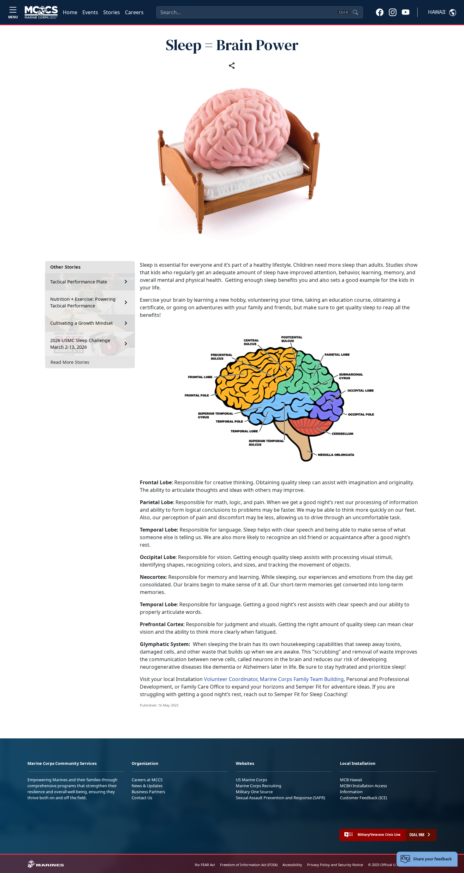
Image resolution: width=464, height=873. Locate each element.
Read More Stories (70, 362)
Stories (111, 12)
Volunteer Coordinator (230, 679)
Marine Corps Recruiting (258, 786)
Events (90, 12)
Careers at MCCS (147, 780)
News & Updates (147, 786)
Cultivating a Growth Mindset (81, 323)
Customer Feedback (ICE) (363, 797)
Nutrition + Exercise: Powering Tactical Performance (83, 302)
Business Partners (148, 791)
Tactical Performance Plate (78, 282)
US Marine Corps (251, 780)
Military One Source (254, 791)
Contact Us (142, 797)
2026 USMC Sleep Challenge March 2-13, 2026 (80, 343)
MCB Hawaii (351, 780)
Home (70, 12)
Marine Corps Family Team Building (302, 679)
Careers (134, 12)
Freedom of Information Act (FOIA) (248, 864)
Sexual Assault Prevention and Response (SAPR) (280, 797)
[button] (380, 12)
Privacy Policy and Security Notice (335, 864)
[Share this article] (232, 65)
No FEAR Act (205, 864)
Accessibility (292, 864)
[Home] (41, 12)
